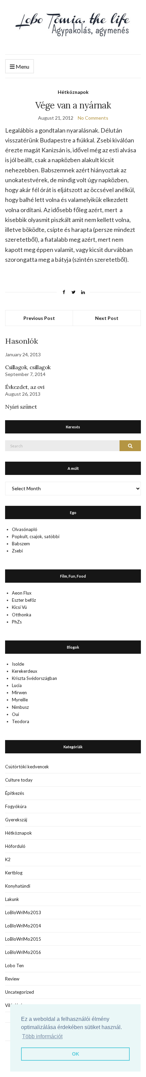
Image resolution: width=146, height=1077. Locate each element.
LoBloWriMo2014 (23, 925)
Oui (15, 714)
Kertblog (13, 872)
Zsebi (17, 550)
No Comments (93, 118)
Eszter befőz (24, 600)
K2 (8, 859)
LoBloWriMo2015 (23, 939)
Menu (22, 66)
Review (12, 978)
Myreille (20, 699)
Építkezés (14, 793)
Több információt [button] (42, 1036)
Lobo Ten (14, 965)
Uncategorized (19, 992)
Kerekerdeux (24, 671)
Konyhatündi (17, 886)
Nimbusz (20, 707)
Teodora (20, 721)
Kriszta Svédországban (34, 678)
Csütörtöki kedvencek (27, 766)
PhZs (17, 622)
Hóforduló (15, 846)
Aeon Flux (22, 593)
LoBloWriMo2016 (23, 952)
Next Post (106, 318)
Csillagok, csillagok (28, 367)
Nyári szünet (21, 406)
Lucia (17, 685)
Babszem (21, 543)
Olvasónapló (24, 529)
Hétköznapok (73, 92)
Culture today (19, 780)
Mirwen (19, 692)
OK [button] (75, 1054)
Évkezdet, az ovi (24, 386)
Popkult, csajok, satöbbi (35, 536)
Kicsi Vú (19, 607)
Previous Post (39, 318)
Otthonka (21, 614)
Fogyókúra (15, 806)
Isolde (18, 664)
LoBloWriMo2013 (23, 912)
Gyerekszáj (16, 819)
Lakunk (12, 899)
